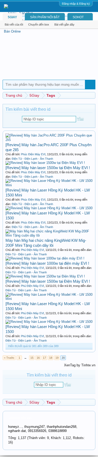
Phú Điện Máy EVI (32, 249)
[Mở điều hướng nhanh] (92, 95)
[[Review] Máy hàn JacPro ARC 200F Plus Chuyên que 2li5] (49, 140)
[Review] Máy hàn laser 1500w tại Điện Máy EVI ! (47, 167)
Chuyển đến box (38, 24)
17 (44, 357)
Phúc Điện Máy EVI (33, 154)
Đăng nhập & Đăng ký (76, 3)
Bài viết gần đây (64, 24)
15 (31, 357)
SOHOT (78, 17)
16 (38, 357)
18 (50, 357)
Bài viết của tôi (14, 24)
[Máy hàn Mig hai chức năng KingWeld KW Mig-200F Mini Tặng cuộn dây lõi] (49, 235)
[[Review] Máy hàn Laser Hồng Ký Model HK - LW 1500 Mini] (49, 185)
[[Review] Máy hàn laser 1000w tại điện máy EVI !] (44, 258)
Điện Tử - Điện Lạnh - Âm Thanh (32, 158)
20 (63, 357)
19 (57, 357)
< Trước (9, 357)
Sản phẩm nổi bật (45, 17)
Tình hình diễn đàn (20, 417)
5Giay (12, 17)
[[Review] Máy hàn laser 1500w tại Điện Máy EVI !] (45, 163)
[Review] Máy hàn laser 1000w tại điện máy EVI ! (47, 263)
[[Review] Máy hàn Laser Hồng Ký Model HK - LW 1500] (49, 208)
